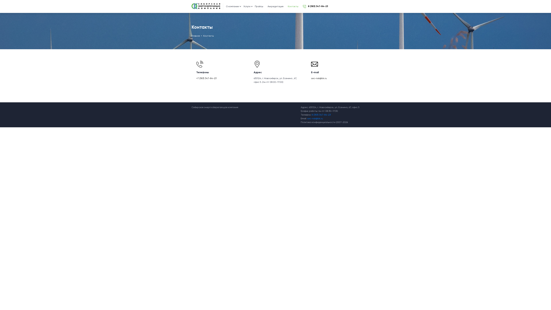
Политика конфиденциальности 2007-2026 (324, 122)
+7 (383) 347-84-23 (206, 78)
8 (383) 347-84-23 (321, 114)
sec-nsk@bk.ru (319, 78)
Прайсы (259, 6)
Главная (196, 35)
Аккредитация (275, 6)
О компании (232, 6)
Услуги (246, 6)
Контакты (293, 6)
